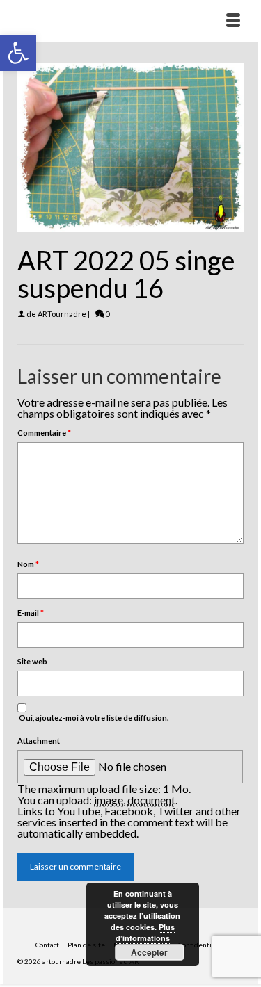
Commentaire (44, 432)
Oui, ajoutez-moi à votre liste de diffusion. (92, 717)
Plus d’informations (145, 932)
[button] (18, 53)
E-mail (30, 612)
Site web (32, 661)
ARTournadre (62, 313)
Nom (28, 564)
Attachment (38, 740)
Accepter (149, 952)
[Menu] (233, 21)
